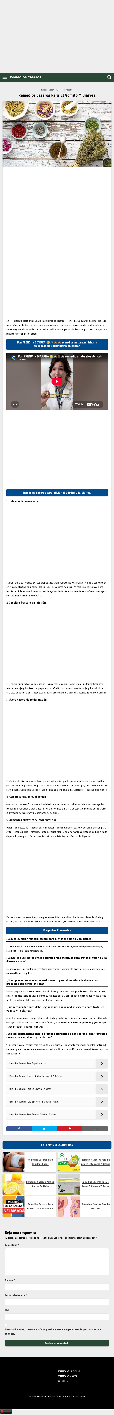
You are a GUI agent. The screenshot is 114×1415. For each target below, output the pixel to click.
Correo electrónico (16, 1295)
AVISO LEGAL (63, 1381)
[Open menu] (5, 77)
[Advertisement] (24, 35)
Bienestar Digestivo (65, 90)
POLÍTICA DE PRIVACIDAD (69, 1371)
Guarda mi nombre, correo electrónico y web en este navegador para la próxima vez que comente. (53, 1331)
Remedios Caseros (25, 77)
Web (7, 1310)
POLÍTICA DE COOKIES (67, 1376)
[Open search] (109, 77)
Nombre (10, 1280)
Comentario (12, 1245)
